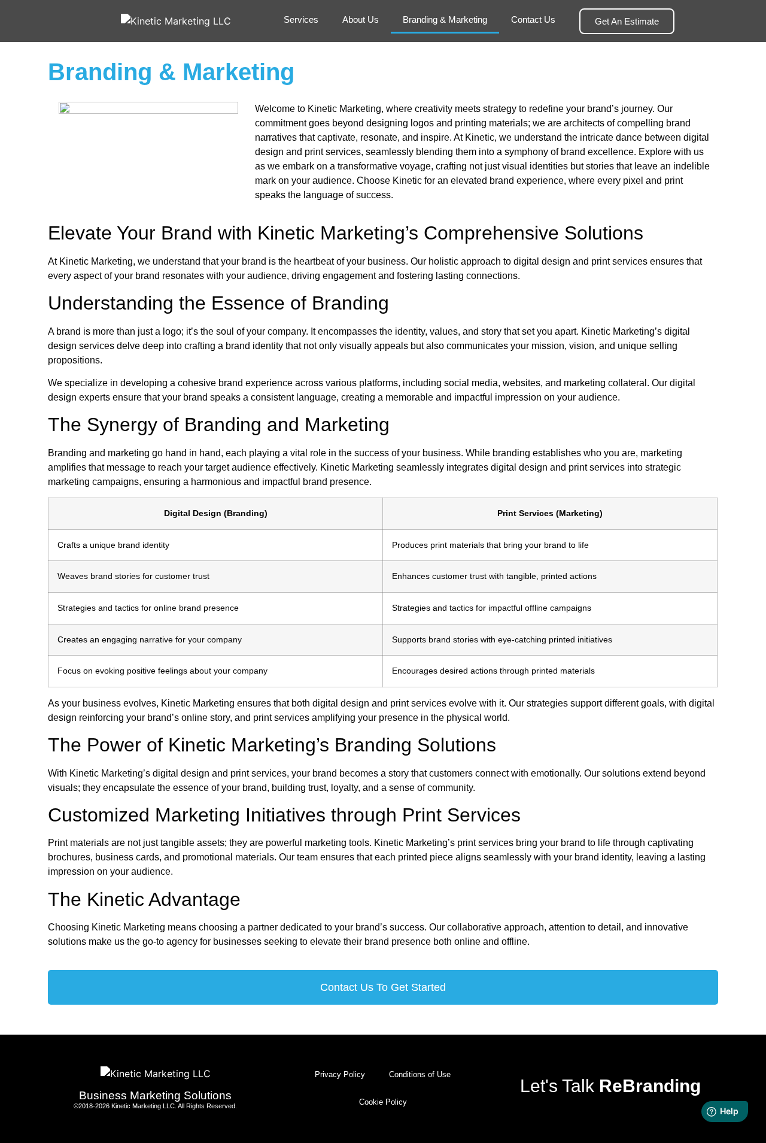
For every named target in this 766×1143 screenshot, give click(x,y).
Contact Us (533, 19)
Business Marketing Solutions (155, 1095)
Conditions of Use (420, 1074)
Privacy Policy (340, 1074)
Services (301, 19)
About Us (360, 19)
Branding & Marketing (445, 19)
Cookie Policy (383, 1101)
